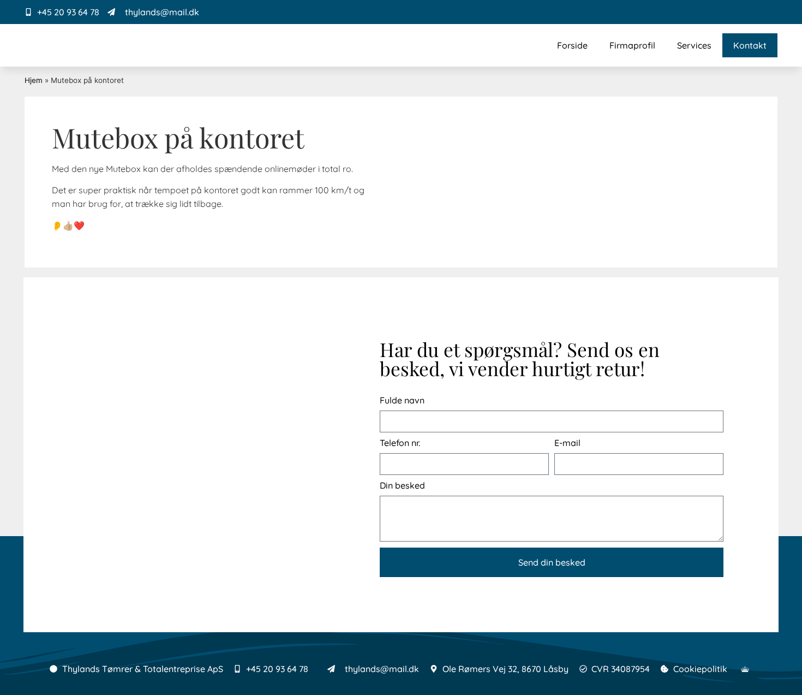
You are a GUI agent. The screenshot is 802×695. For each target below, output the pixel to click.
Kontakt (750, 45)
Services (694, 45)
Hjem (34, 80)
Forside (572, 45)
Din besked (402, 485)
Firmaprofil (632, 45)
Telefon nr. (400, 443)
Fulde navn (402, 400)
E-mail (567, 443)
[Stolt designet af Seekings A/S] (745, 669)
